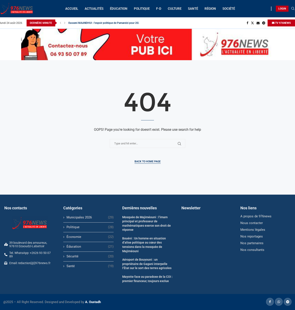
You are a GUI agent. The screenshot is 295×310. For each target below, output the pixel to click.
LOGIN (282, 8)
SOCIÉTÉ (228, 9)
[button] (60, 22)
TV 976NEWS (282, 22)
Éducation (90, 247)
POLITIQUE (142, 9)
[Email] (258, 23)
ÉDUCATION (118, 9)
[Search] (293, 8)
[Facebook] (247, 23)
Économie (90, 237)
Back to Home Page (148, 161)
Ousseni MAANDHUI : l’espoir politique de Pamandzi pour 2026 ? (105, 22)
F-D (158, 9)
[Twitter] (252, 23)
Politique (90, 227)
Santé (90, 266)
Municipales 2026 (90, 217)
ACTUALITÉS (94, 9)
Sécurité (90, 256)
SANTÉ (193, 9)
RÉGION (210, 9)
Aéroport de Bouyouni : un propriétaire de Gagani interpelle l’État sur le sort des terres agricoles (146, 264)
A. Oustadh (93, 302)
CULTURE (174, 9)
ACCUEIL (71, 9)
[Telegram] (263, 23)
